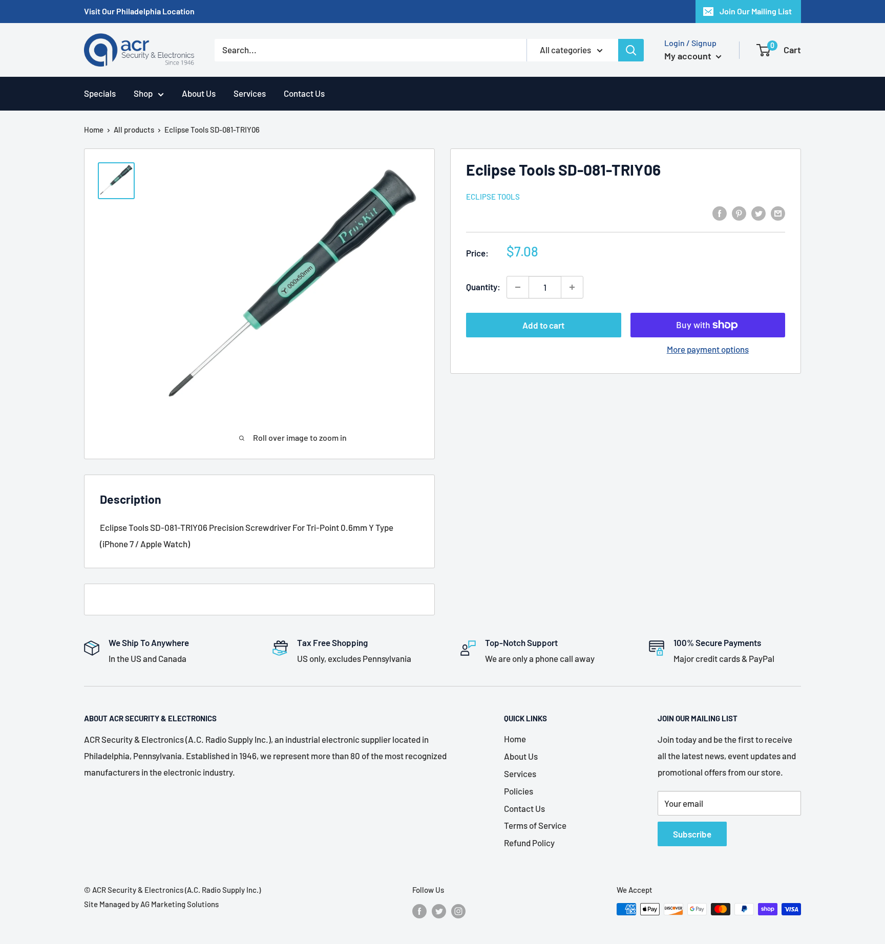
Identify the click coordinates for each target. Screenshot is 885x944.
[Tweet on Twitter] (758, 212)
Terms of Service (535, 825)
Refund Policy (529, 843)
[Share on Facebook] (719, 212)
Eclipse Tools (493, 196)
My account (688, 55)
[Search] (631, 50)
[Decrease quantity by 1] (518, 287)
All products (134, 129)
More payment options (708, 349)
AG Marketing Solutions (179, 904)
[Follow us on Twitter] (439, 910)
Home (93, 129)
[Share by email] (778, 212)
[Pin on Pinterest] (739, 212)
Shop (143, 93)
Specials (100, 93)
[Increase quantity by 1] (572, 287)
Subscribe (692, 834)
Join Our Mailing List (756, 11)
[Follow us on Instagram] (458, 910)
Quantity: (483, 287)
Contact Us (304, 93)
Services (250, 93)
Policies (518, 791)
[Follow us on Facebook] (419, 910)
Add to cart (543, 325)
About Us (199, 93)
